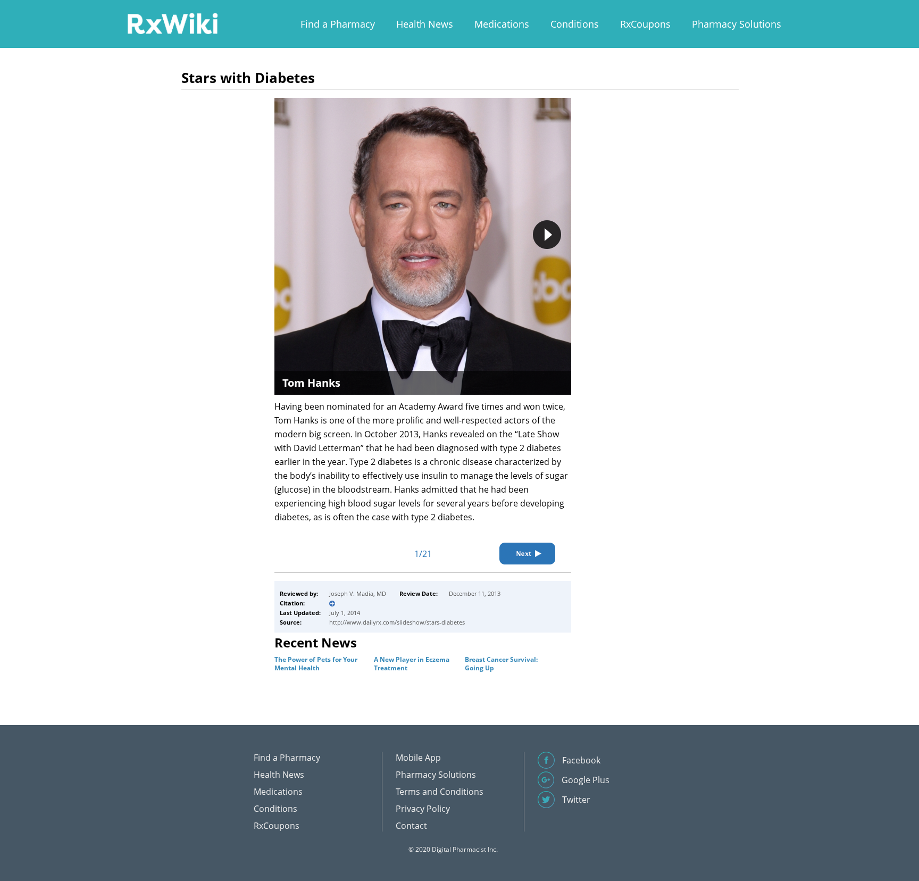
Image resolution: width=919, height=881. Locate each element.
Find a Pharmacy (337, 24)
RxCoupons (645, 24)
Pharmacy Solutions (736, 24)
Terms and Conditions (439, 791)
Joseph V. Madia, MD (357, 593)
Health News (424, 24)
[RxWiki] (172, 23)
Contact (411, 826)
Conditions (574, 24)
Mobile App (418, 757)
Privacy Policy (423, 808)
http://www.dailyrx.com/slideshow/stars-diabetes (397, 622)
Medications (501, 24)
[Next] (527, 553)
